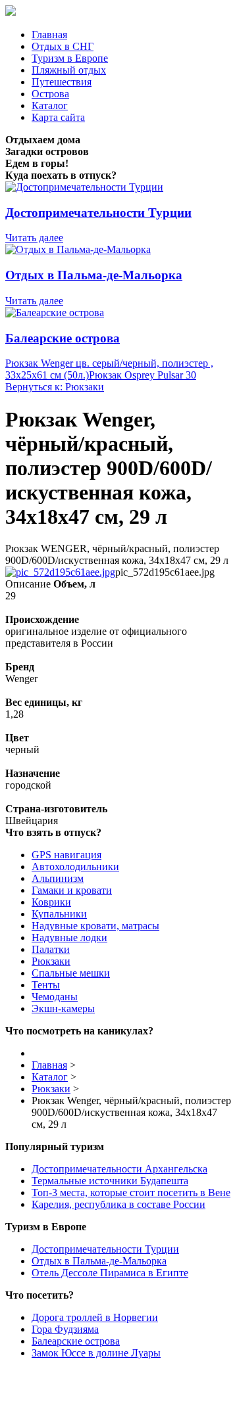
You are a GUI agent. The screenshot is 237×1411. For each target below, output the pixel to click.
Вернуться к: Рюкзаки (54, 386)
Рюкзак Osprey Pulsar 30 (142, 375)
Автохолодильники (75, 866)
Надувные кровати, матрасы (95, 925)
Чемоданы (55, 996)
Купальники (59, 913)
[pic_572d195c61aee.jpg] (60, 572)
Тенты (46, 984)
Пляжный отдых (69, 70)
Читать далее (34, 237)
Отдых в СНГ (62, 46)
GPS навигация (66, 854)
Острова (50, 93)
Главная (49, 34)
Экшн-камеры (63, 1008)
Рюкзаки (51, 961)
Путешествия (62, 81)
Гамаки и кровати (72, 890)
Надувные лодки (69, 937)
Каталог (50, 105)
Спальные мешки (71, 973)
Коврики (51, 902)
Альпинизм (58, 878)
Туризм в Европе (70, 58)
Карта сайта (58, 117)
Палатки (51, 949)
